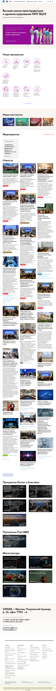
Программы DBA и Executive (19, 1)
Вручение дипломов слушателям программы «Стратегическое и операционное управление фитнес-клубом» (10, 240)
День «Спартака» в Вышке (27, 424)
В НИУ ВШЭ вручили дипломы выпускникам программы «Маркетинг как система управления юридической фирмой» (27, 242)
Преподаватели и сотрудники (10, 653)
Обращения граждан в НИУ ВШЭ (10, 659)
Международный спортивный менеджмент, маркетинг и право (12, 572)
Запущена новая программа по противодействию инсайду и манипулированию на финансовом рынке (45, 451)
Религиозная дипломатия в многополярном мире (14, 587)
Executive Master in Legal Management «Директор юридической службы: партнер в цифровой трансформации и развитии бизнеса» (14, 503)
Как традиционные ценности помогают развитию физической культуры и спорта (27, 337)
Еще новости (7, 475)
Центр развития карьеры (21, 661)
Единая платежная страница (10, 675)
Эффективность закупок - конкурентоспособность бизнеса (9, 342)
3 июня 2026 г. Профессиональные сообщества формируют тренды (43, 217)
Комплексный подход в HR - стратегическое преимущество (10, 203)
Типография (44, 652)
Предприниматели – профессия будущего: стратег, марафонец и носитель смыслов (26, 383)
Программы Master (25, 66)
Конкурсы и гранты (33, 657)
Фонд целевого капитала (9, 661)
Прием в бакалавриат (21, 652)
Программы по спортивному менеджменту (16, 95)
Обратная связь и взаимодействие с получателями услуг (20, 667)
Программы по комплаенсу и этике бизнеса (6, 95)
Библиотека (44, 647)
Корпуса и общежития (9, 655)
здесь (10, 688)
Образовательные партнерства (23, 665)
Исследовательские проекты (35, 648)
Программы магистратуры (32, 1)
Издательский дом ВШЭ (46, 648)
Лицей (18, 647)
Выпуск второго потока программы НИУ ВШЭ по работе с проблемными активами (44, 296)
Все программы (28, 103)
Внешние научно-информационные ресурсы (34, 660)
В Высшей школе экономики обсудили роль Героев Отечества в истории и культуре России (27, 403)
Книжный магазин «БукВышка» (47, 650)
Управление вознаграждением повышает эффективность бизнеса (44, 384)
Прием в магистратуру (21, 656)
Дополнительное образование (22, 659)
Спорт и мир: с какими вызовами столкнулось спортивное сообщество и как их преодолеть (10, 432)
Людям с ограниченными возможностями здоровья (9, 673)
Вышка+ (18, 654)
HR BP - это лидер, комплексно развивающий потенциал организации (44, 403)
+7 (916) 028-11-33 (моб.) (13, 621)
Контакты (40, 1)
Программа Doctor (5, 66)
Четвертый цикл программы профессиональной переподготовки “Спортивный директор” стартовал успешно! (27, 444)
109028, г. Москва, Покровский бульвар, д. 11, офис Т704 (27, 610)
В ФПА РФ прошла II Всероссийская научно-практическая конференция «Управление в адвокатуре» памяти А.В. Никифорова (10, 363)
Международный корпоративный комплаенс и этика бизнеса (12, 558)
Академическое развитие (34, 656)
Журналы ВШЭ (44, 656)
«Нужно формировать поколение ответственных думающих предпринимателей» (44, 256)
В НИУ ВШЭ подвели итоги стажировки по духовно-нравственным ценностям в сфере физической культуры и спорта (44, 327)
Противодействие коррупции (10, 663)
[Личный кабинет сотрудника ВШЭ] (50, 1)
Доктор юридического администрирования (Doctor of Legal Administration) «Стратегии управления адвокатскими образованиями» (14, 489)
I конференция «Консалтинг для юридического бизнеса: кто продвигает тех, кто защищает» (10, 149)
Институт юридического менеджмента (7, 121)
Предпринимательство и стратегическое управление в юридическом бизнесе (40, 501)
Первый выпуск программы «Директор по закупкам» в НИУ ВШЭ (44, 365)
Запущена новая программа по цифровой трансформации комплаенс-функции (28, 464)
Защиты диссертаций (33, 654)
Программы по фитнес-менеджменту (26, 95)
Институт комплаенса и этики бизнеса (47, 121)
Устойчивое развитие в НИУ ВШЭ (10, 651)
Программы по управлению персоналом (6, 82)
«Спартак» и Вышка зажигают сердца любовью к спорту (10, 175)
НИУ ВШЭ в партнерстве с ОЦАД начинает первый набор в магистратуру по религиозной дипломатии (10, 270)
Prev (3, 45)
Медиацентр (44, 654)
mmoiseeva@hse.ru (10, 630)
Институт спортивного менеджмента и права (35, 121)
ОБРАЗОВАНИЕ (20, 645)
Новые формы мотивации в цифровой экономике (27, 175)
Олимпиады (19, 650)
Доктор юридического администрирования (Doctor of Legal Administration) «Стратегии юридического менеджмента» (40, 488)
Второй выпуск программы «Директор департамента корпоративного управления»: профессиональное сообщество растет (28, 208)
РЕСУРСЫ (44, 645)
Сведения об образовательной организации (10, 671)
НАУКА (31, 645)
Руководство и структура (9, 648)
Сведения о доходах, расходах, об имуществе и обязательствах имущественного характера (10, 667)
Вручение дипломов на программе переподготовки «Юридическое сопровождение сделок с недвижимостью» (27, 283)
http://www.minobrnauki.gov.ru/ (10, 681)
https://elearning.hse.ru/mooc (43, 681)
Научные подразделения (34, 647)
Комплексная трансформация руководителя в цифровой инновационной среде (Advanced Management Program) (14, 538)
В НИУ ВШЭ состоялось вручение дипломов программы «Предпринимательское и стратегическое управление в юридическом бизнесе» (10, 321)
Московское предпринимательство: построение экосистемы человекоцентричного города (12, 517)
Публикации (44, 657)
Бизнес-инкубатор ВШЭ (21, 663)
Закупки (6, 657)
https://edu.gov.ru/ (25, 681)
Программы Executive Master (15, 67)
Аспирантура (19, 657)
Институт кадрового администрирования (22, 120)
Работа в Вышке (7, 677)
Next (52, 45)
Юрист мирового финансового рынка (39, 557)
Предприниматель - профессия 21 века (8, 413)
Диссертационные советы (34, 652)
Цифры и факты (8, 647)
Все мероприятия (48, 134)
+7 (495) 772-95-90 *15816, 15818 (16, 620)
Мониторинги (32, 650)
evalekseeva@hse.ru (10, 628)
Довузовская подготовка (21, 648)
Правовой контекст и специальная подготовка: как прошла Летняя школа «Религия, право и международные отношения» (45, 178)
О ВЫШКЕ (7, 645)
